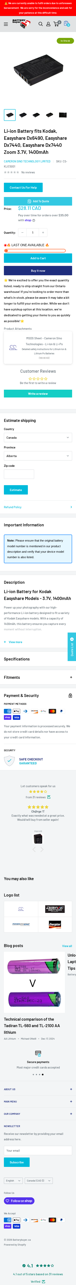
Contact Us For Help (23, 187)
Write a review (38, 393)
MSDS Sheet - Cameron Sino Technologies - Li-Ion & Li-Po (44, 341)
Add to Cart (38, 258)
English (10, 1180)
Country (9, 429)
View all (67, 946)
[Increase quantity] (43, 232)
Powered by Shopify (15, 1244)
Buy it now (38, 270)
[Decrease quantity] (22, 232)
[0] (56, 24)
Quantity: (10, 232)
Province (9, 447)
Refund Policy (12, 507)
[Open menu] (6, 24)
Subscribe (17, 1162)
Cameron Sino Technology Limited (27, 161)
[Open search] (41, 24)
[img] (38, 791)
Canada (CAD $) (35, 1180)
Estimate (16, 490)
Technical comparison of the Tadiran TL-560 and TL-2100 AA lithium (32, 1026)
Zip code (9, 465)
